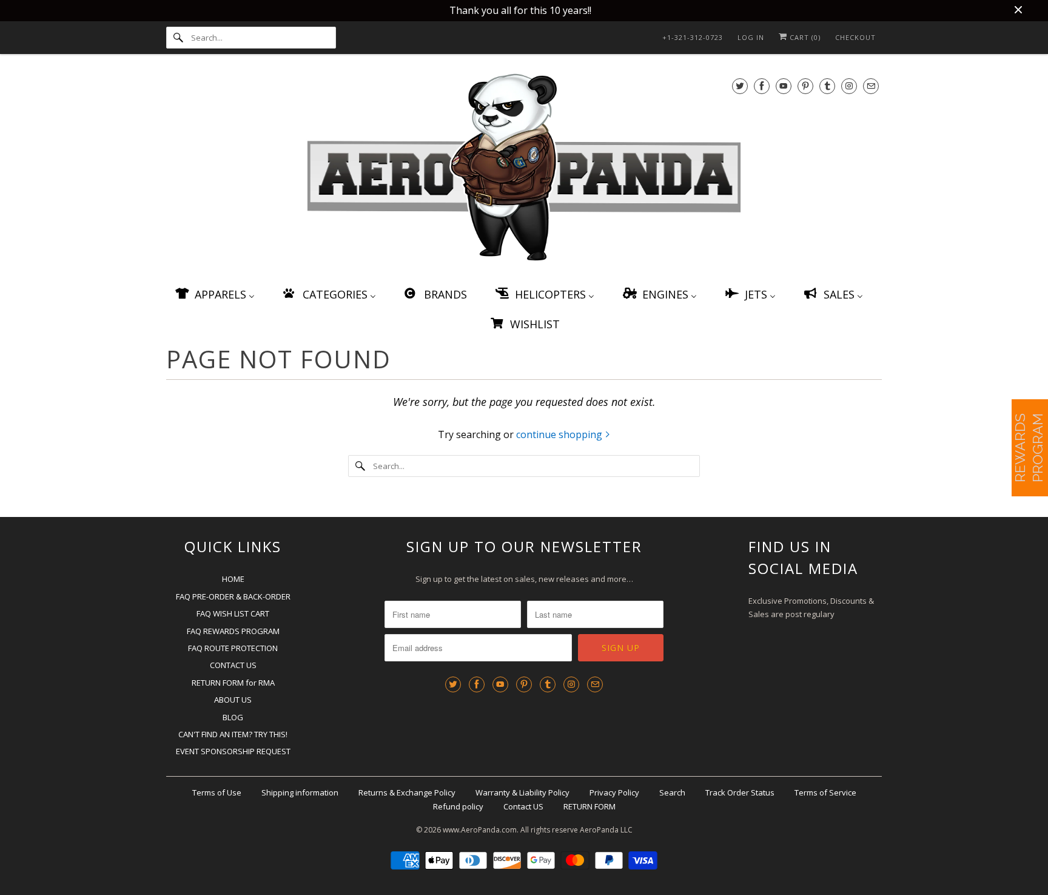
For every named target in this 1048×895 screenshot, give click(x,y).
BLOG (233, 717)
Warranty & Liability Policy (522, 792)
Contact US (523, 806)
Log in (750, 37)
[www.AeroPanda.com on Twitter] (740, 86)
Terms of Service (825, 792)
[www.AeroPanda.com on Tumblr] (827, 86)
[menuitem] (214, 294)
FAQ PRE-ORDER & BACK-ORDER (233, 596)
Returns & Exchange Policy (406, 792)
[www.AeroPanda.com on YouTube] (783, 86)
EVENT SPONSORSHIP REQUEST (233, 751)
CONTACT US (233, 665)
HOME (233, 578)
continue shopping (560, 434)
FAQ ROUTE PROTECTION (233, 648)
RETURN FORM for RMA (233, 682)
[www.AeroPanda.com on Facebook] (762, 86)
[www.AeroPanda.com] (524, 169)
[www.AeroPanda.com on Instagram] (849, 86)
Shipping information (299, 792)
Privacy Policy (614, 792)
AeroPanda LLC (606, 830)
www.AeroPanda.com (480, 830)
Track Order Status (739, 792)
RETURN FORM (589, 806)
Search (672, 792)
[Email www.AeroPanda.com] (871, 86)
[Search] (178, 38)
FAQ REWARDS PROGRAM (233, 631)
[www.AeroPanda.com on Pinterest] (805, 86)
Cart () (804, 37)
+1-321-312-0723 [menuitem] (692, 37)
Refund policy (458, 806)
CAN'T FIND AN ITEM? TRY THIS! (232, 734)
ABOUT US (233, 699)
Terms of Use (216, 792)
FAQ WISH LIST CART (232, 613)
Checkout (855, 37)
